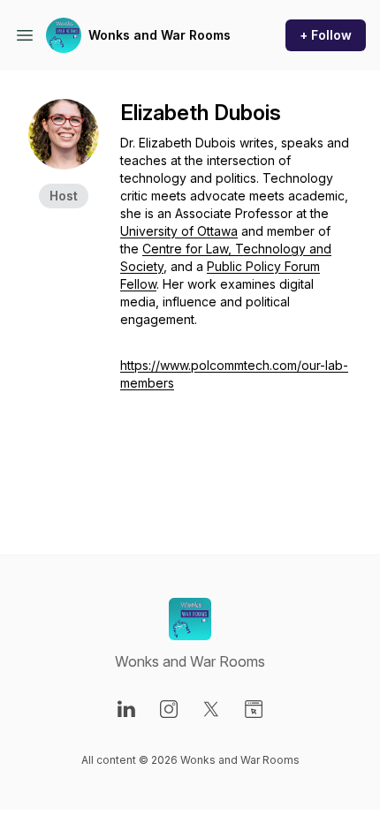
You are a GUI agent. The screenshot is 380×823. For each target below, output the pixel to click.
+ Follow (326, 34)
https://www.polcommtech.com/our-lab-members (234, 374)
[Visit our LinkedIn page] (126, 709)
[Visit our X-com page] (211, 709)
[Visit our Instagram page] (169, 709)
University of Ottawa (179, 230)
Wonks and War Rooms (159, 34)
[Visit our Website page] (253, 709)
